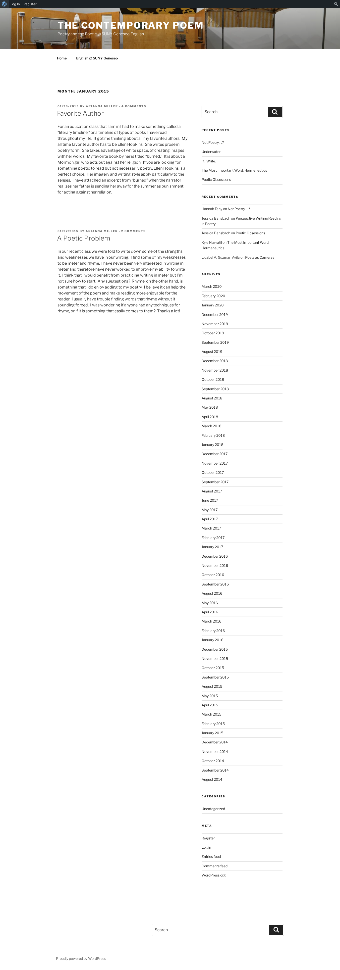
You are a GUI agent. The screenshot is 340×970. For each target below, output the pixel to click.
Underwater (211, 151)
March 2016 (211, 621)
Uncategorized (213, 809)
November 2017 (215, 463)
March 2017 (211, 528)
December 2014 (215, 742)
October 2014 (213, 761)
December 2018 (215, 361)
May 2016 (210, 603)
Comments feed (214, 866)
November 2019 (215, 324)
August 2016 (212, 593)
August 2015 (212, 686)
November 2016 (215, 565)
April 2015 (210, 705)
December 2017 (214, 454)
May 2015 (210, 696)
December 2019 (215, 314)
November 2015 (215, 658)
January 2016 (212, 640)
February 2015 (213, 724)
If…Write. (209, 161)
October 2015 (213, 668)
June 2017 (210, 500)
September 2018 (215, 389)
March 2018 (211, 426)
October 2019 (213, 333)
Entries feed (211, 856)
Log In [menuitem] (15, 4)
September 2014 (215, 770)
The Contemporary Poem (130, 25)
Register (208, 838)
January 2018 (212, 444)
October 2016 (213, 575)
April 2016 (210, 612)
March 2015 (211, 714)
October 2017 (213, 472)
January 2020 (213, 305)
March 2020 (212, 286)
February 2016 (213, 631)
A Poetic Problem (83, 238)
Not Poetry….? (213, 142)
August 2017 (212, 491)
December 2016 (215, 556)
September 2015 (215, 677)
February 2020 (213, 296)
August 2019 (212, 351)
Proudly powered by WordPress (81, 958)
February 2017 (213, 537)
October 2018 (213, 379)
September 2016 (215, 584)
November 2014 (215, 751)
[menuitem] (4, 4)
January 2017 (212, 547)
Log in (206, 847)
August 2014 (212, 779)
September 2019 (215, 342)
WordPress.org (214, 875)
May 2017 (210, 510)
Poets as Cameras (259, 257)
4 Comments (133, 106)
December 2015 (215, 649)
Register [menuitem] (30, 4)
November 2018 (215, 370)
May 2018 (210, 407)
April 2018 (210, 417)
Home (62, 58)
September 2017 (215, 482)
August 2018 (212, 398)
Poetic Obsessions (216, 179)
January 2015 (212, 733)
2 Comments (133, 231)
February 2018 (213, 435)
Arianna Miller (102, 106)
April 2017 (210, 519)
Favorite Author (80, 113)
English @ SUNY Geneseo (97, 58)
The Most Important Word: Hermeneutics (234, 170)
